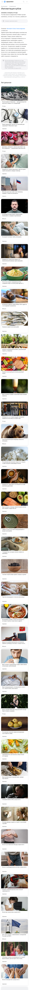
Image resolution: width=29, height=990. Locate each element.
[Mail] (5, 1)
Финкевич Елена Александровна (16, 28)
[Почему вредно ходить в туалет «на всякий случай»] (14, 817)
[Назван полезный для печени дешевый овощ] (14, 367)
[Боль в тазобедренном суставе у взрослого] (14, 862)
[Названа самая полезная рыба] (14, 322)
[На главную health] (9, 1)
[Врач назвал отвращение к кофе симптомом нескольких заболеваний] (14, 659)
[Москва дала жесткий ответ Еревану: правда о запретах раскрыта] (14, 187)
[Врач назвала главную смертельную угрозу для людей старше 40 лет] (14, 502)
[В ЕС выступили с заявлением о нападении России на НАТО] (14, 929)
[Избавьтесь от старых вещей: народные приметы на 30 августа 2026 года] (14, 412)
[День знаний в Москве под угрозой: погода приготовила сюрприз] (14, 704)
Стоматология (12, 6)
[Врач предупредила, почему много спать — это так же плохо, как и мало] (14, 682)
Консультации (4, 6)
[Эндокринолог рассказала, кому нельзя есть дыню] (14, 749)
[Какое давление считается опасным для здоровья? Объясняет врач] (14, 119)
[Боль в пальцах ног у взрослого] (14, 974)
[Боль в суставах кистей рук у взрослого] (14, 839)
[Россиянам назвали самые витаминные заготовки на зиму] (14, 727)
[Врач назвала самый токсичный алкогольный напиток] (14, 389)
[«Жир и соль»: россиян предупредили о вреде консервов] (14, 524)
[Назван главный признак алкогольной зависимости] (14, 884)
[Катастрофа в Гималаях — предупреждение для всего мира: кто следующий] (14, 97)
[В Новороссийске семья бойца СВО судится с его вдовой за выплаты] (14, 299)
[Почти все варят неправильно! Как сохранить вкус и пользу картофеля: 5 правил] (14, 277)
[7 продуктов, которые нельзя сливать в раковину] (14, 547)
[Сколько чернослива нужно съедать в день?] (14, 569)
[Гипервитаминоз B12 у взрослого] (14, 794)
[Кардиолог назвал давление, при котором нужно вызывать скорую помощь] (14, 164)
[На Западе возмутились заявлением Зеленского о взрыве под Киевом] (14, 209)
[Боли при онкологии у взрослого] (14, 907)
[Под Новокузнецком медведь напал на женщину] (14, 434)
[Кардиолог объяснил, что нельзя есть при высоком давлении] (14, 479)
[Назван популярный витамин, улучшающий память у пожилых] (14, 344)
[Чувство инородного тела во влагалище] (14, 592)
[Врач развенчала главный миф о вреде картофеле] (14, 772)
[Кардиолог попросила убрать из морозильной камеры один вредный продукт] (14, 254)
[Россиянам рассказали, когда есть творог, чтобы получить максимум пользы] (14, 457)
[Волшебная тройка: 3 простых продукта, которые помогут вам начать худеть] (14, 614)
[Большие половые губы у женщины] (14, 232)
